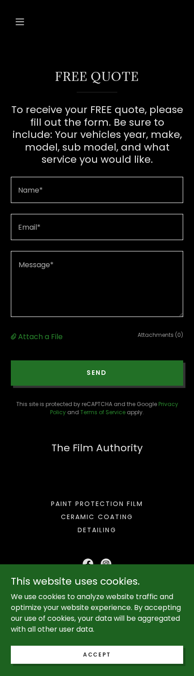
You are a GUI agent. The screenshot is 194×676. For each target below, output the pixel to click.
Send (97, 372)
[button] (20, 22)
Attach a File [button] (40, 336)
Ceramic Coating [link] (97, 516)
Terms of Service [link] (102, 412)
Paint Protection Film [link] (97, 503)
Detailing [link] (97, 529)
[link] (88, 564)
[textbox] (97, 190)
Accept (97, 654)
